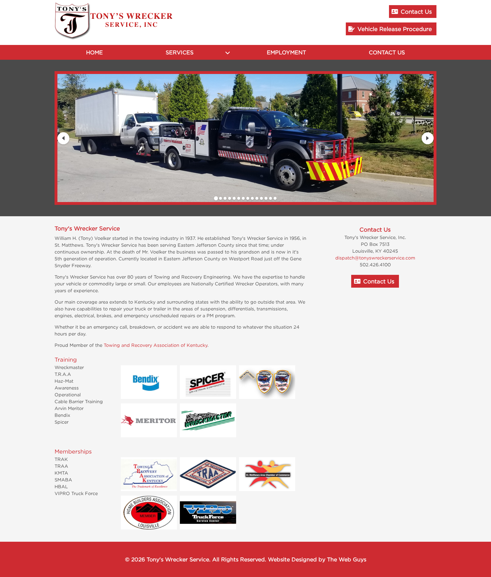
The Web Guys (346, 559)
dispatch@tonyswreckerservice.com (375, 257)
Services (180, 52)
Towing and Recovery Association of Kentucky (155, 345)
